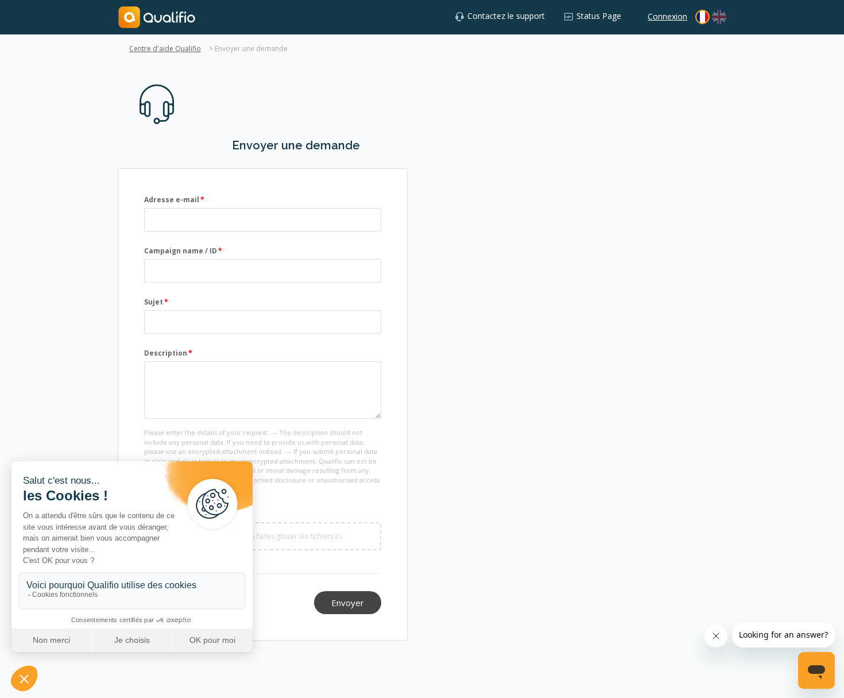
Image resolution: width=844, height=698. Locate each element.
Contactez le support (506, 15)
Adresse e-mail (171, 200)
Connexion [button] (667, 16)
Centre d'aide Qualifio (165, 48)
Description (165, 353)
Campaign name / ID (180, 251)
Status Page (598, 15)
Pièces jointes (170, 514)
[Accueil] (157, 16)
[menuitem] (719, 17)
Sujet (153, 302)
